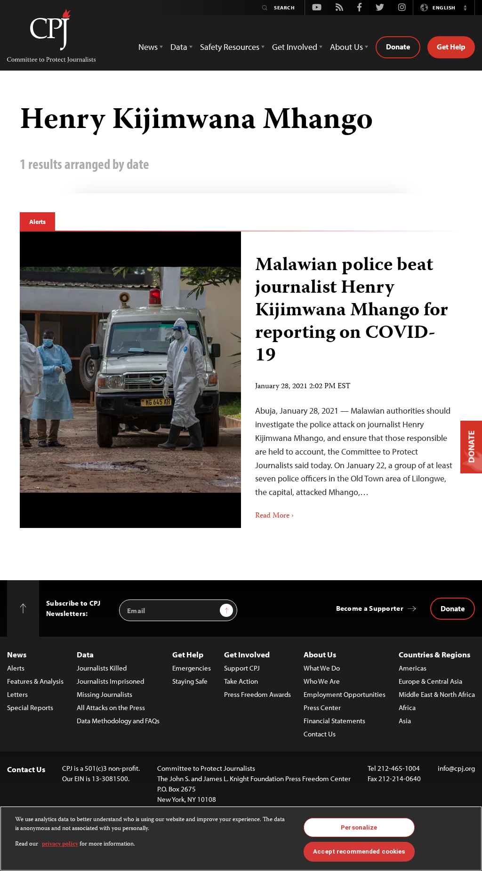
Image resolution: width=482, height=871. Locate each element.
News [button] (148, 46)
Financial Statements (334, 720)
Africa (407, 707)
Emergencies (191, 667)
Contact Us (320, 733)
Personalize (359, 827)
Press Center (322, 707)
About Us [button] (346, 46)
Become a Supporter (369, 608)
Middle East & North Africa (437, 694)
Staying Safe (190, 681)
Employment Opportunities (345, 694)
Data (85, 654)
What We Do (322, 667)
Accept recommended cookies (359, 851)
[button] (465, 7)
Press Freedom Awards (257, 694)
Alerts (37, 221)
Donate (398, 46)
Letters (17, 694)
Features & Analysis (35, 681)
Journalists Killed (102, 667)
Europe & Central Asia (430, 681)
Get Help (451, 46)
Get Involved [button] (294, 46)
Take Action (241, 681)
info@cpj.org (456, 768)
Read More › (274, 516)
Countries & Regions (434, 654)
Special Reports (30, 707)
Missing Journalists (104, 694)
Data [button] (178, 46)
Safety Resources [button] (229, 46)
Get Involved (247, 654)
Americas (412, 667)
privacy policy (60, 844)
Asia (405, 720)
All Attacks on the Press (111, 707)
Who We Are (322, 681)
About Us (320, 654)
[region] (241, 838)
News (16, 654)
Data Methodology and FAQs (118, 720)
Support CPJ (242, 667)
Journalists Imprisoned (110, 681)
